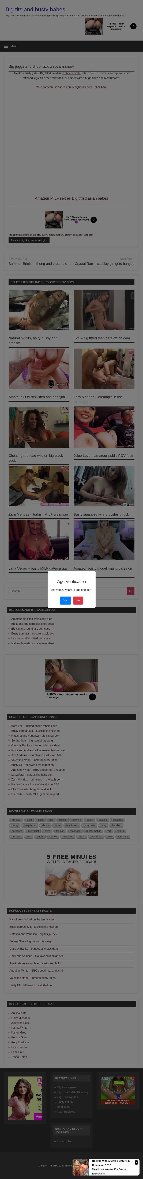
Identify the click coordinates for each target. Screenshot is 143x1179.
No (78, 600)
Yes (65, 600)
